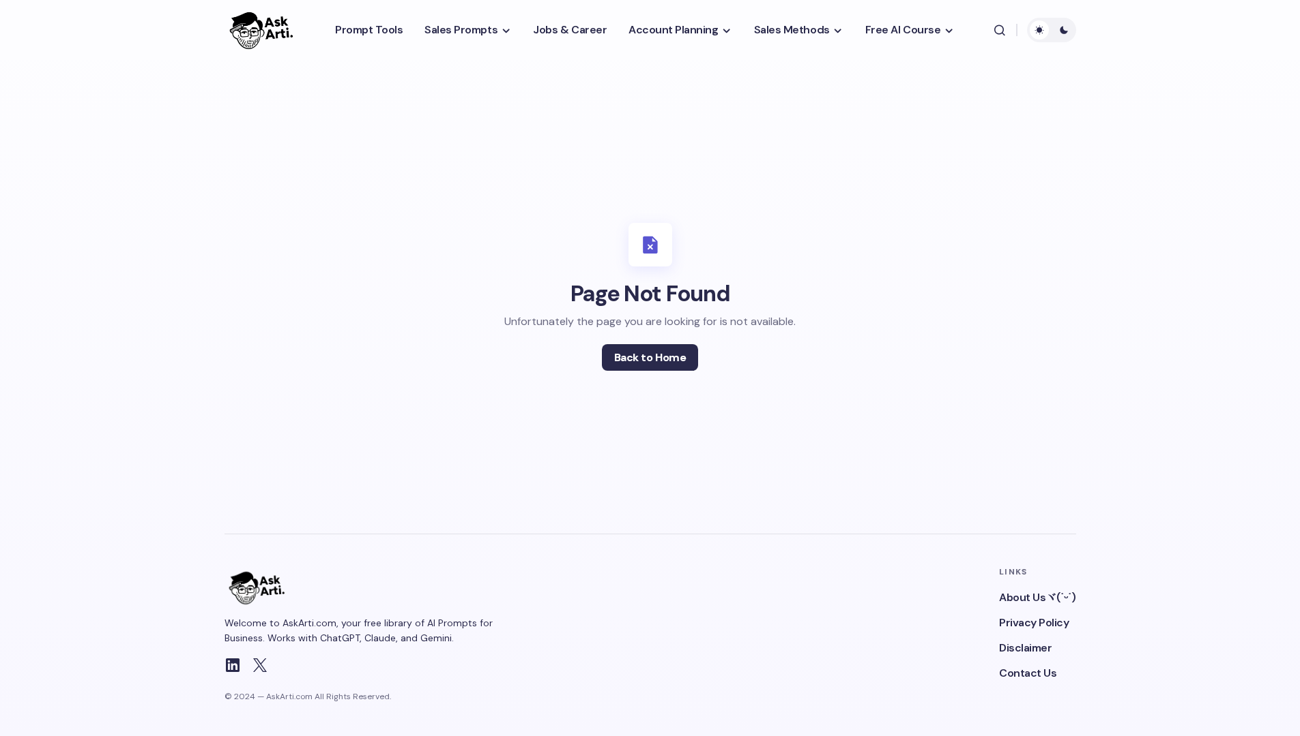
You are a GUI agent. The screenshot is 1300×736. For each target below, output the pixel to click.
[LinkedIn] (232, 665)
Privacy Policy (1034, 622)
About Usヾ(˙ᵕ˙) (1037, 597)
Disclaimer (1025, 648)
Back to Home (650, 357)
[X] (260, 665)
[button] (999, 30)
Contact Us (1027, 673)
